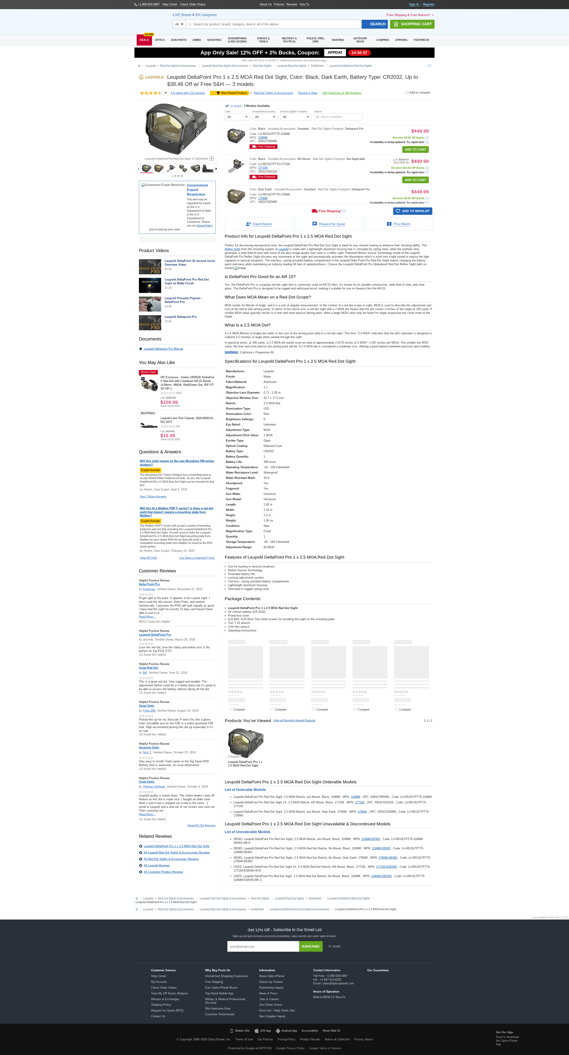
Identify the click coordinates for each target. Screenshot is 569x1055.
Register (429, 4)
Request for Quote (332, 224)
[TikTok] (62, 1038)
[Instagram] (96, 1038)
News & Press (268, 993)
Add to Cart (415, 149)
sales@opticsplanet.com (338, 983)
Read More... (147, 616)
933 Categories (206, 14)
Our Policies (265, 1039)
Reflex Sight (232, 249)
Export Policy (204, 225)
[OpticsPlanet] (151, 21)
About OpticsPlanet (271, 976)
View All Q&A (148, 557)
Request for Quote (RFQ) (167, 1010)
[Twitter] (74, 1038)
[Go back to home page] (139, 66)
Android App (289, 1030)
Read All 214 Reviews (202, 825)
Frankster (149, 589)
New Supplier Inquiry (272, 1016)
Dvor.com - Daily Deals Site (277, 1010)
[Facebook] (51, 1038)
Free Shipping (214, 981)
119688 (262, 137)
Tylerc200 (149, 710)
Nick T (147, 752)
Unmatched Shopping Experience (226, 976)
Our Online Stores (270, 1004)
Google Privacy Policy (290, 1048)
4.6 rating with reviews (188, 93)
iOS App (265, 1030)
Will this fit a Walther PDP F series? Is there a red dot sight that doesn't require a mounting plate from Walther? (176, 512)
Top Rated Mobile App (219, 993)
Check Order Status (164, 987)
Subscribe (311, 946)
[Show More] (331, 887)
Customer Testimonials (220, 1014)
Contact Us (158, 1016)
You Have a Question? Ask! (197, 557)
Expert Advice (262, 224)
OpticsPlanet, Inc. (219, 1039)
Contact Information (327, 970)
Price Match (402, 224)
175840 (263, 198)
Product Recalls (310, 1039)
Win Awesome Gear (217, 1008)
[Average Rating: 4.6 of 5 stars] (151, 93)
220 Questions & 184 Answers (342, 93)
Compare (239, 709)
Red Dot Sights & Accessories (273, 93)
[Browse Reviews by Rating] (165, 93)
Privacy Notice (363, 1039)
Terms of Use (244, 1039)
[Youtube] (85, 1038)
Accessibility (310, 1030)
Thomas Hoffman (154, 786)
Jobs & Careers (269, 999)
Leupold (283, 249)
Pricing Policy (286, 1039)
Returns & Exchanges (165, 999)
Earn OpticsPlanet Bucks (221, 987)
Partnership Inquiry (271, 987)
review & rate (307, 93)
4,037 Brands (181, 14)
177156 (263, 167)
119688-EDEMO (381, 876)
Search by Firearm (271, 981)
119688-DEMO (370, 839)
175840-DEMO (388, 857)
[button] (234, 106)
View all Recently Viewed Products (294, 720)
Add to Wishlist (416, 211)
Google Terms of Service (325, 1048)
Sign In (414, 4)
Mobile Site (242, 1030)
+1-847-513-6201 (330, 979)
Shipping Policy (161, 1004)
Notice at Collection (337, 1039)
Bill (145, 672)
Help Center (158, 976)
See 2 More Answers (153, 496)
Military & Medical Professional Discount (225, 1001)
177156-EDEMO (386, 866)
